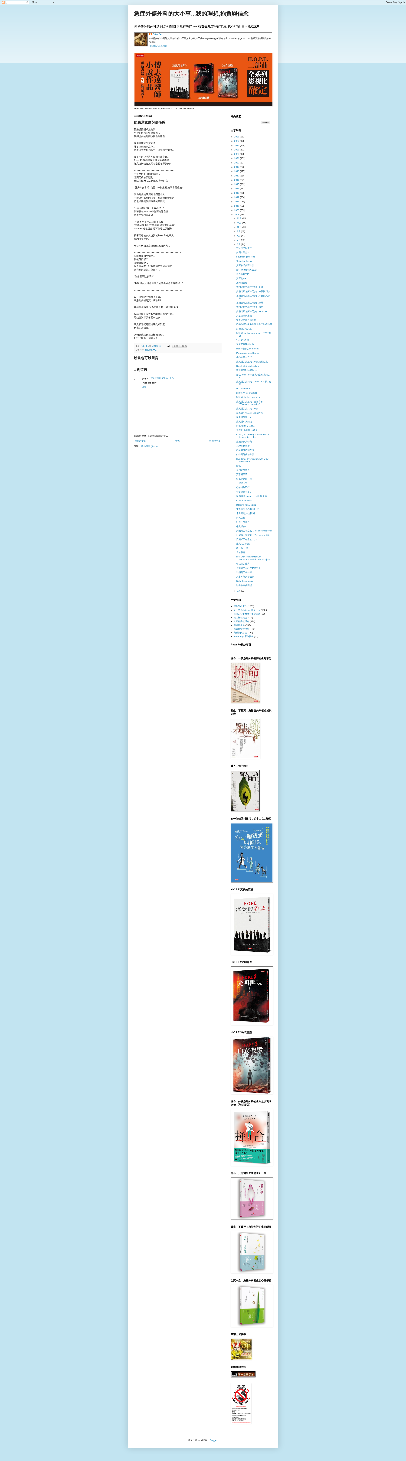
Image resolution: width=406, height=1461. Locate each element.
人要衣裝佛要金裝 (245, 265)
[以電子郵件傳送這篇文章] (173, 346)
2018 (237, 171)
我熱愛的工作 (151, 350)
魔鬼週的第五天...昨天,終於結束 (252, 361)
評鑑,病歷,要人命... (245, 426)
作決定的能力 (243, 563)
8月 (239, 235)
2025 (237, 141)
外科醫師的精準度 (245, 454)
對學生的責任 (243, 522)
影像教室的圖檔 (244, 585)
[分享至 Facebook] (182, 346)
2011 (237, 201)
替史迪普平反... (244, 492)
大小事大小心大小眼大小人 (247, 610)
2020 (237, 162)
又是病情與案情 (244, 315)
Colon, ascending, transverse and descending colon (253, 435)
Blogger (213, 1440)
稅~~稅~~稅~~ (243, 548)
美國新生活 (239, 625)
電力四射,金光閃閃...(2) (247, 509)
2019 (237, 167)
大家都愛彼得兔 (241, 621)
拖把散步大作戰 (244, 441)
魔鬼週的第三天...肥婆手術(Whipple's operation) (249, 403)
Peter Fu (157, 34)
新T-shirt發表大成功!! (246, 269)
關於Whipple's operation (248, 397)
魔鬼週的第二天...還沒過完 (249, 413)
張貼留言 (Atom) (149, 446)
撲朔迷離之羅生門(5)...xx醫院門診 (253, 291)
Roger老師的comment (247, 348)
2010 (237, 206)
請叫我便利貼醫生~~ (246, 370)
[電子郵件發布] (168, 346)
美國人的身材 (243, 252)
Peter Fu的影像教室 (243, 636)
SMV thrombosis (244, 581)
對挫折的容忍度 (244, 328)
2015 (237, 184)
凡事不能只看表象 (245, 576)
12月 (239, 218)
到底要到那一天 (244, 479)
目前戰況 (240, 552)
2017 (237, 175)
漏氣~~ (239, 466)
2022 (237, 154)
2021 (237, 158)
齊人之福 (240, 517)
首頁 (177, 441)
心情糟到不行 (243, 487)
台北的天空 (241, 483)
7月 (239, 240)
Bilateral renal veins (246, 505)
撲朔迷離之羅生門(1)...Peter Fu (252, 311)
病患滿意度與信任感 (246, 320)
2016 (237, 180)
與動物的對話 (240, 632)
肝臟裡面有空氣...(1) (246, 539)
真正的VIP (241, 278)
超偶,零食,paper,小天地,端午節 (251, 496)
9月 (239, 231)
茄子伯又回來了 (244, 248)
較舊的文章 (214, 441)
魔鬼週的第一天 (244, 417)
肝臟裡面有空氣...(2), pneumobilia (253, 535)
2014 (237, 188)
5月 (239, 590)
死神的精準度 (243, 446)
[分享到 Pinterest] (185, 346)
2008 (237, 214)
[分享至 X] (179, 346)
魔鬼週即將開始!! (244, 421)
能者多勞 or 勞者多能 (246, 393)
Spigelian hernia (244, 261)
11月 (239, 222)
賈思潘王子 (241, 474)
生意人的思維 (243, 543)
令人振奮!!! (241, 526)
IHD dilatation (243, 388)
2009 (237, 210)
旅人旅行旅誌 (240, 617)
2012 (237, 197)
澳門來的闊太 (243, 470)
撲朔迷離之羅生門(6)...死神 (249, 287)
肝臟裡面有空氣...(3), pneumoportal (254, 530)
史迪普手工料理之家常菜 (248, 568)
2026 (237, 136)
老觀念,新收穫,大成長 (247, 430)
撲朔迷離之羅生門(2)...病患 (249, 307)
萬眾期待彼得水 (241, 629)
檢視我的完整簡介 (158, 45)
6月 (239, 244)
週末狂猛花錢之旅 (245, 344)
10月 (239, 227)
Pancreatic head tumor (247, 353)
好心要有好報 (243, 340)
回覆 (144, 387)
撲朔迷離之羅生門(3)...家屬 (249, 302)
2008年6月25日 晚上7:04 (161, 378)
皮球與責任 (241, 282)
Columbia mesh (244, 500)
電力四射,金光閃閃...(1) (247, 513)
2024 (237, 145)
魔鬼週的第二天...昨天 (247, 408)
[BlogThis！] (176, 346)
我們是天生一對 (244, 572)
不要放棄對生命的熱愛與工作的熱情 (254, 324)
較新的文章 (140, 441)
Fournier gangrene (245, 256)
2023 (237, 149)
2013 (237, 193)
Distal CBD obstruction (247, 366)
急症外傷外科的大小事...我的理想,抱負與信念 (191, 13)
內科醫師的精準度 (245, 450)
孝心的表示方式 (244, 357)
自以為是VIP (242, 274)
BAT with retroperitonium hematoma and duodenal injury (253, 558)
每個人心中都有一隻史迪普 (247, 613)
